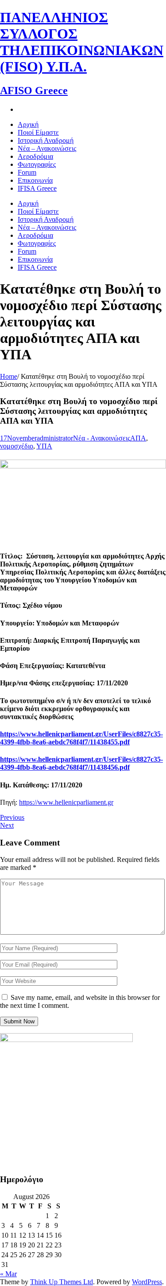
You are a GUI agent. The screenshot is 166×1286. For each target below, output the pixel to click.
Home (8, 376)
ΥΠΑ (44, 446)
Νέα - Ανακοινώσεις (101, 438)
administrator (55, 438)
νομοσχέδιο (16, 446)
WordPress (147, 1282)
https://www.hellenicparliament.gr (66, 802)
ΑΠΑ (138, 438)
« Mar (8, 1274)
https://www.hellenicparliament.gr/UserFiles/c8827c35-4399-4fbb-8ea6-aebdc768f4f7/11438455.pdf (81, 738)
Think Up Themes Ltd (61, 1282)
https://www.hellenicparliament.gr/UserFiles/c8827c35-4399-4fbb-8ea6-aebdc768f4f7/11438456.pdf (81, 763)
